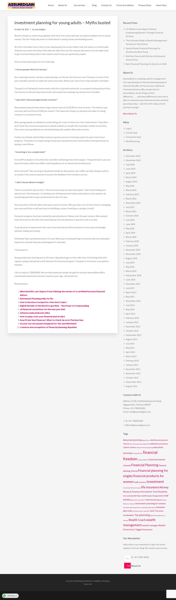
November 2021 (133, 202)
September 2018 (133, 275)
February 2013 (132, 360)
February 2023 (132, 194)
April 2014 (130, 313)
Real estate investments (137, 500)
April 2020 (130, 232)
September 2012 (133, 382)
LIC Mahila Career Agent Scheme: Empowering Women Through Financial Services (144, 33)
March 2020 (131, 237)
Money (164, 487)
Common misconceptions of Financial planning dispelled (48, 327)
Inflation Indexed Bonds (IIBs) (35, 312)
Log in (129, 128)
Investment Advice (128, 488)
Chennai (133, 447)
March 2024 (131, 177)
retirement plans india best (140, 511)
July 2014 (130, 305)
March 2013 (131, 356)
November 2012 (133, 373)
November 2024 (133, 160)
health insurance (140, 482)
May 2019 (130, 266)
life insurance (150, 487)
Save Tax (154, 510)
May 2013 (130, 347)
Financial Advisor (137, 453)
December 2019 (133, 249)
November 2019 (133, 254)
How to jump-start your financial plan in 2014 (42, 316)
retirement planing (152, 500)
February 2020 (132, 241)
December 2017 (133, 283)
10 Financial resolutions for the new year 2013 (42, 309)
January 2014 (132, 322)
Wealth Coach (137, 520)
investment (155, 481)
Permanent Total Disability (154, 491)
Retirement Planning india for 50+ (36, 298)
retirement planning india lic (132, 507)
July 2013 (130, 343)
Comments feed (133, 137)
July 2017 (130, 288)
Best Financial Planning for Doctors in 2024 (146, 64)
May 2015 (130, 296)
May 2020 (130, 228)
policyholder (132, 496)
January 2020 (132, 245)
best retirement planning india (139, 444)
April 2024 (130, 173)
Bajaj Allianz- (146, 440)
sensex (161, 511)
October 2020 (132, 215)
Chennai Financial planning (144, 447)
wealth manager (150, 525)
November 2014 (133, 301)
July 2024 (130, 164)
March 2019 (131, 271)
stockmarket (128, 515)
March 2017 (131, 292)
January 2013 (132, 364)
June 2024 (130, 168)
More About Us (130, 113)
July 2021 (130, 207)
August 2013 (131, 339)
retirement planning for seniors (150, 503)
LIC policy (138, 488)
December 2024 (133, 156)
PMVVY (125, 496)
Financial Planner (143, 460)
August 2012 (131, 386)
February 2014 (132, 318)
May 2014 (130, 309)
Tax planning (142, 515)
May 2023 (130, 185)
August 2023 (131, 181)
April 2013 (130, 352)
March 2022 (131, 198)
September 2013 (133, 335)
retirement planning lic (148, 507)
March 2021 (131, 211)
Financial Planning (144, 465)
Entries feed (131, 132)
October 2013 (132, 330)
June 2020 (130, 224)
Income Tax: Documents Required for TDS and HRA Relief (48, 323)
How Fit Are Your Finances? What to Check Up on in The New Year (51, 320)
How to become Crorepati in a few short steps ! (43, 302)
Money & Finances (132, 491)
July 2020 (130, 220)
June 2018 (130, 279)
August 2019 (131, 258)
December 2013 (133, 326)
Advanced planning (132, 440)
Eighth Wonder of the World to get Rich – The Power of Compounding (54, 305)
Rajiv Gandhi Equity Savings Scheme (150, 496)
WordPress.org (133, 141)
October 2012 (132, 377)
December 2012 (133, 369)
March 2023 (131, 190)
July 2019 (130, 262)
